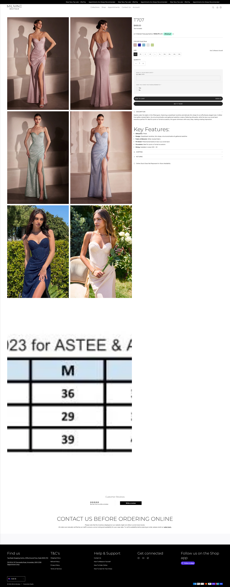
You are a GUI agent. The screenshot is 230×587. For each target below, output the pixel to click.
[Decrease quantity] (136, 63)
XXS (135, 54)
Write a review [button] (131, 503)
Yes (140, 88)
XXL (165, 54)
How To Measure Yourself (216, 50)
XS (140, 54)
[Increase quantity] (143, 63)
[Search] (213, 7)
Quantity (137, 60)
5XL (179, 54)
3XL (170, 54)
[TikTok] (148, 558)
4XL (174, 54)
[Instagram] (138, 558)
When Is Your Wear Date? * (145, 72)
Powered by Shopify (28, 584)
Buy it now (178, 104)
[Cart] (217, 7)
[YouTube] (143, 558)
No (140, 90)
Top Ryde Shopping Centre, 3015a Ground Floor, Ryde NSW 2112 (27, 558)
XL (160, 54)
